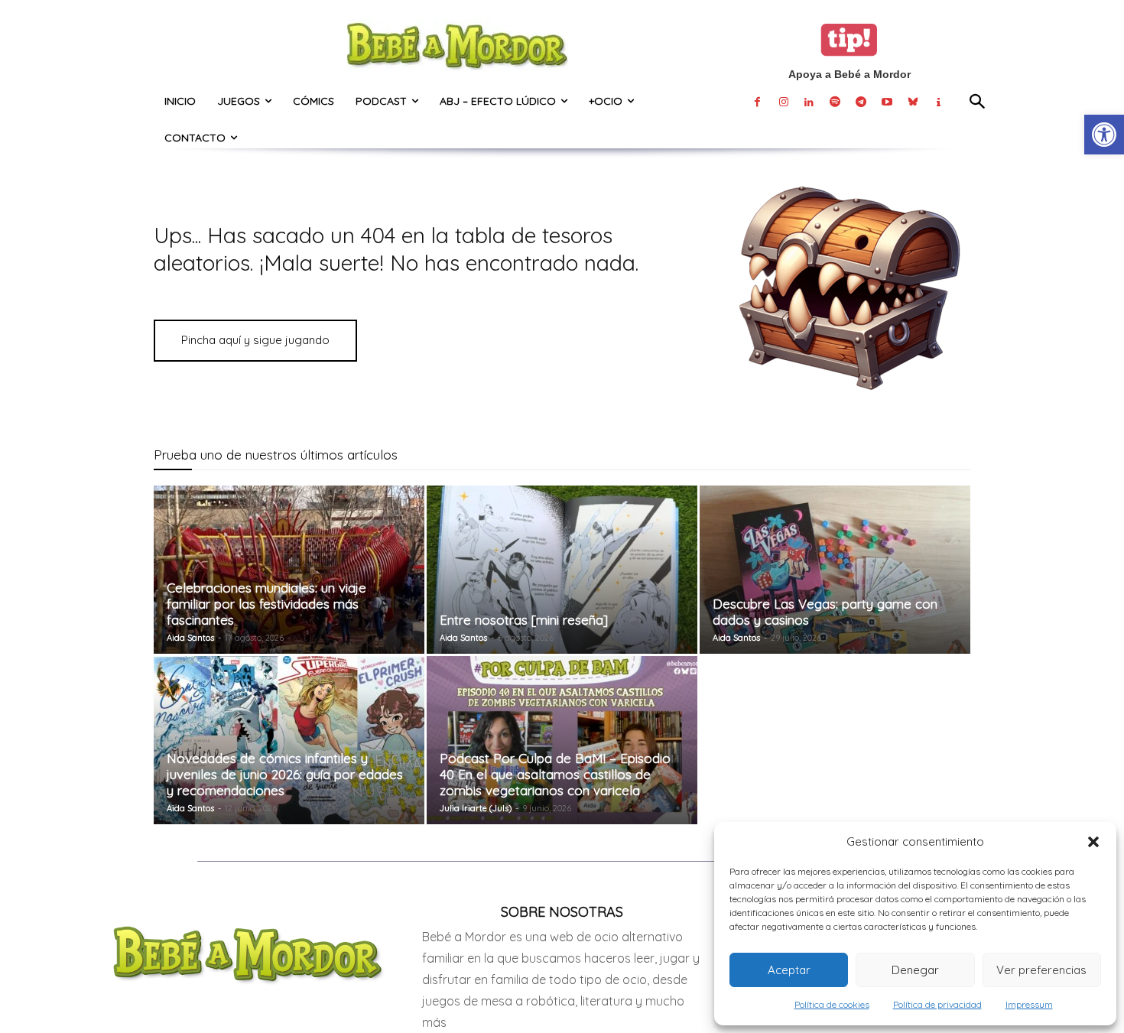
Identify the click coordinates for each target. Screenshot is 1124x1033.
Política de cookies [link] (831, 1004)
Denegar (915, 970)
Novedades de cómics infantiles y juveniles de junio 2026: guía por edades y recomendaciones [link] (285, 774)
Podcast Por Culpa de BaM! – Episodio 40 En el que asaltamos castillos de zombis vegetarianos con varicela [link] (555, 774)
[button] (1093, 841)
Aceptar (789, 970)
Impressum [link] (1029, 1004)
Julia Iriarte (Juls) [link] (476, 808)
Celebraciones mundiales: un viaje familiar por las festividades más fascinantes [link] (266, 604)
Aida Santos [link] (190, 637)
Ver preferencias (1041, 970)
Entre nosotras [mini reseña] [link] (524, 620)
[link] (1104, 134)
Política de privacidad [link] (937, 1004)
